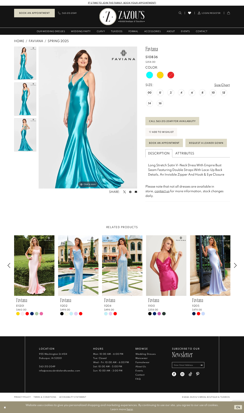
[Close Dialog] (5, 407)
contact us (162, 191)
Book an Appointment (34, 12)
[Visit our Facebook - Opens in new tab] (174, 374)
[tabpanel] (25, 64)
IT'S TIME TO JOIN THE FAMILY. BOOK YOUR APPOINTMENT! (122, 2)
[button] (209, 13)
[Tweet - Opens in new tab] (124, 192)
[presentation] (34, 265)
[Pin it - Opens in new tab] (130, 192)
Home (19, 41)
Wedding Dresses (145, 353)
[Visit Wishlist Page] (190, 12)
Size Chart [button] (222, 85)
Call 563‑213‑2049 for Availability (172, 121)
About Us (140, 366)
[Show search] (180, 13)
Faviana (36, 41)
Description (159, 153)
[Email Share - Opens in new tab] (136, 192)
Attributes (184, 153)
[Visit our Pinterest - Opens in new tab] (197, 374)
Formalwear (142, 362)
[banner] (122, 16)
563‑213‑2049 (47, 366)
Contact (140, 374)
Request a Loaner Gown (206, 142)
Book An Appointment (164, 142)
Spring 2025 (58, 41)
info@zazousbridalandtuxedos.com (59, 370)
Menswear (141, 358)
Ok (238, 407)
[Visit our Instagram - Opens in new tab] (182, 374)
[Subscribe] (201, 365)
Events (139, 370)
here (130, 409)
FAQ (138, 378)
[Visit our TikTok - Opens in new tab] (190, 374)
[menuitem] (34, 13)
